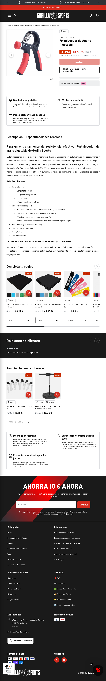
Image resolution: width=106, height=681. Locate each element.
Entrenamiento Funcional (17, 548)
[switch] (8, 671)
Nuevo (9, 532)
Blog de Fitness (13, 599)
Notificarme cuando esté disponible (74, 70)
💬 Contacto (59, 583)
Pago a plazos (76, 2)
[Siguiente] (97, 266)
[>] (98, 2)
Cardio (10, 543)
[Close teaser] (91, 664)
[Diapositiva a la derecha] (48, 55)
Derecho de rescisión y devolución (67, 538)
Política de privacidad (62, 548)
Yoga (9, 554)
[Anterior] (90, 266)
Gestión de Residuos (15, 589)
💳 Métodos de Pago (62, 599)
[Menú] (13, 664)
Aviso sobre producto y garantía (67, 543)
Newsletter (11, 594)
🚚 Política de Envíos (62, 594)
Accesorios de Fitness (16, 565)
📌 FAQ (57, 578)
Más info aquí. (68, 514)
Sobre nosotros (13, 583)
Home (8, 25)
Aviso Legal (58, 559)
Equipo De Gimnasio (42, 25)
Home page (11, 578)
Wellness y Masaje (14, 559)
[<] (7, 2)
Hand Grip (55, 25)
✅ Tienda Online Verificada (65, 589)
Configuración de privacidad (65, 554)
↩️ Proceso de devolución (64, 605)
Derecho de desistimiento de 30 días (34, 2)
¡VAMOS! (84, 504)
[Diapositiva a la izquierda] (11, 55)
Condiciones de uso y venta (64, 532)
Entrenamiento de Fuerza (23, 25)
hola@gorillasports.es (20, 632)
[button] (15, 15)
